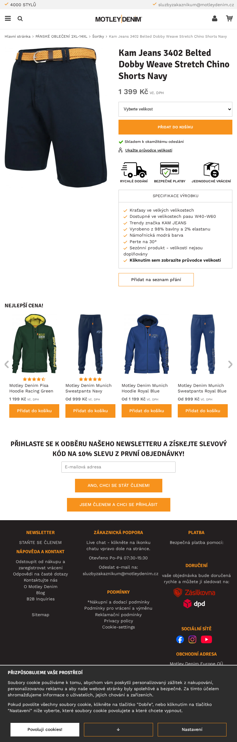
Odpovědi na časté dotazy (40, 573)
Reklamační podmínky (118, 614)
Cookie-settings (118, 626)
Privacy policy (118, 620)
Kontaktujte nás (40, 580)
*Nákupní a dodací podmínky (118, 601)
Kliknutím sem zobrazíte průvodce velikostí (175, 260)
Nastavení (192, 729)
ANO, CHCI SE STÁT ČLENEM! (119, 485)
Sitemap (40, 614)
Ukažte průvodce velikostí (148, 150)
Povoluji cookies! (44, 729)
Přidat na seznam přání (156, 279)
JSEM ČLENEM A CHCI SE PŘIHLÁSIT (119, 504)
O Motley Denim (40, 586)
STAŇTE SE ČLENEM (40, 542)
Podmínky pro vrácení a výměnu (118, 608)
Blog (40, 592)
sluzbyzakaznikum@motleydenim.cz (196, 4)
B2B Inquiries (41, 598)
